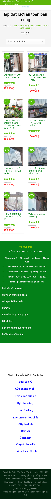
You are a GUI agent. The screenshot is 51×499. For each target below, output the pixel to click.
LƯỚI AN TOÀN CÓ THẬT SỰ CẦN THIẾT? (36, 122)
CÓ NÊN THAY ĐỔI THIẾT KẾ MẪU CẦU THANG (37, 77)
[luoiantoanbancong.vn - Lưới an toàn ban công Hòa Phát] (25, 7)
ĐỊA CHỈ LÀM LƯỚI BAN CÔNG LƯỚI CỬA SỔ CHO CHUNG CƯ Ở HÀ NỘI (13, 124)
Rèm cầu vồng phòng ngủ (15, 314)
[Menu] (4, 8)
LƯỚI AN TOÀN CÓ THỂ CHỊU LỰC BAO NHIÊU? (12, 171)
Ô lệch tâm (25, 437)
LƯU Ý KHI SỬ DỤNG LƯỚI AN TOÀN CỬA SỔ (13, 216)
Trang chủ (6, 26)
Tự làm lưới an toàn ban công (36, 215)
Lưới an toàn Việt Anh (13, 334)
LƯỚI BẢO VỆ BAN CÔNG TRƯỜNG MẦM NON (36, 171)
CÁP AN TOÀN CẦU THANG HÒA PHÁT (12, 76)
